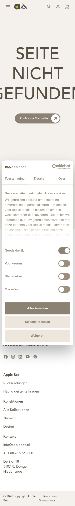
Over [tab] (61, 178)
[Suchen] (48, 6)
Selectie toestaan (37, 321)
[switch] (64, 263)
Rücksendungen (15, 383)
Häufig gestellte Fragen (21, 391)
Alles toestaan (37, 308)
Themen (9, 418)
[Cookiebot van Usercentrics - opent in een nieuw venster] (53, 167)
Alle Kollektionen (16, 410)
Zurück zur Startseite (34, 118)
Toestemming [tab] (15, 178)
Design (8, 426)
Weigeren (38, 335)
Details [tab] (39, 178)
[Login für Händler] (67, 6)
